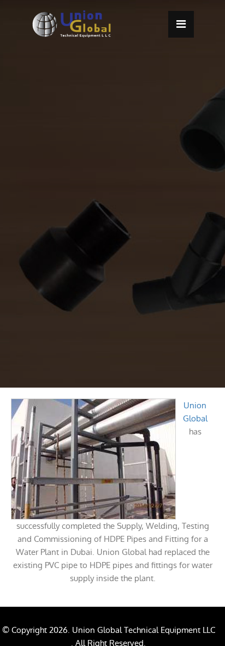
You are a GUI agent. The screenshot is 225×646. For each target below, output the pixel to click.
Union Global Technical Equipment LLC (143, 630)
